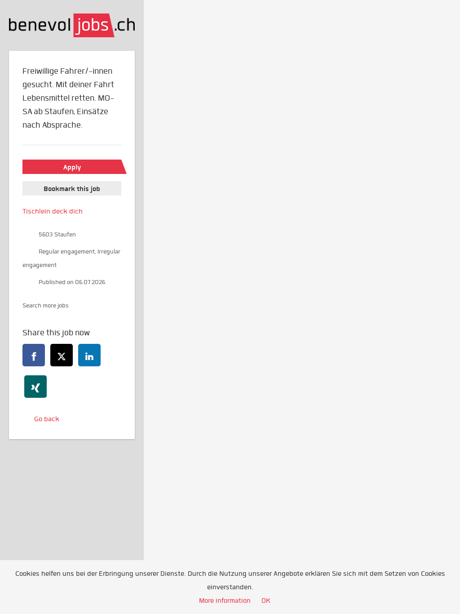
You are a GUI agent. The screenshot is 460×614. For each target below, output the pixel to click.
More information (225, 600)
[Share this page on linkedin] (89, 355)
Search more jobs (45, 305)
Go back (46, 419)
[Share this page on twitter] (61, 355)
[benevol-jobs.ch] (72, 25)
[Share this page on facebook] (33, 355)
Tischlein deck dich (52, 211)
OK (265, 600)
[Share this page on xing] (35, 386)
